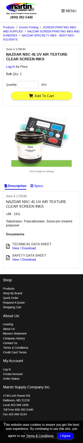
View (15, 248)
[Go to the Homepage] (21, 13)
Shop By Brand (12, 293)
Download (29, 248)
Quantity (11, 84)
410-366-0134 (17, 414)
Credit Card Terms (15, 352)
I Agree (65, 436)
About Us (9, 328)
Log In (10, 66)
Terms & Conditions (40, 436)
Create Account (13, 374)
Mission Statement (15, 333)
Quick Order (11, 298)
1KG (44, 84)
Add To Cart (44, 96)
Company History (14, 338)
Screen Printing (28, 27)
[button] (68, 11)
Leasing (8, 324)
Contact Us (10, 343)
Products (9, 27)
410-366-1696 (19, 405)
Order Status (11, 378)
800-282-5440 (24, 409)
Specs (38, 186)
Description (16, 186)
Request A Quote (14, 302)
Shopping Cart (12, 307)
